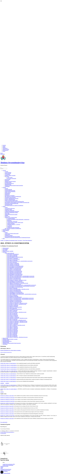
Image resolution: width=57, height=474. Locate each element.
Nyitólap (2, 240)
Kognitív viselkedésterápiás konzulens (11, 198)
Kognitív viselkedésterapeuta (10, 199)
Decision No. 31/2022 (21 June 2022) (7, 403)
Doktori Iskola (7, 234)
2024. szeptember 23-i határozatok (13, 317)
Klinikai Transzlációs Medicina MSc (11, 200)
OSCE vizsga (7, 216)
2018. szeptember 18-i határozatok (13, 264)
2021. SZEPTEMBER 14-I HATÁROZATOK (15, 293)
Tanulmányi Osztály (8, 209)
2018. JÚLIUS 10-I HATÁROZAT (13, 259)
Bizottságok (7, 180)
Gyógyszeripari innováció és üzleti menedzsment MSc (14, 201)
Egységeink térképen (3, 433)
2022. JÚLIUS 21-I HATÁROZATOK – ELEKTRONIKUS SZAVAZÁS (20, 298)
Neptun (4, 146)
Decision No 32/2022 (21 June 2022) (7, 406)
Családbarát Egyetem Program (5, 469)
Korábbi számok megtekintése (8, 465)
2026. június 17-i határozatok (12, 333)
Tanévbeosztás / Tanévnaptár (12, 221)
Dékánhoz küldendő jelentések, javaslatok (10, 339)
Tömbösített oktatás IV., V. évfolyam (13, 224)
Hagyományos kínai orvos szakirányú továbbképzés (14, 205)
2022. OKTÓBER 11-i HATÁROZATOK (14, 301)
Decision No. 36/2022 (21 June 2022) (7, 413)
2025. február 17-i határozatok (12, 324)
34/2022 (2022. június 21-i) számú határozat (8, 377)
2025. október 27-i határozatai (12, 327)
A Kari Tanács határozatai (27, 240)
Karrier (4, 151)
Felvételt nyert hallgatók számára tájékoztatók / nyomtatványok (18, 219)
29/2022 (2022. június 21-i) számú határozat (8, 363)
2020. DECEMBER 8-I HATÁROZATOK (14, 274)
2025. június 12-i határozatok (12, 326)
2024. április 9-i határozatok (12, 311)
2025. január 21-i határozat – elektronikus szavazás (16, 325)
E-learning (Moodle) (4, 471)
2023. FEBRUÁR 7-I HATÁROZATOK (14, 307)
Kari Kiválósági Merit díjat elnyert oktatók (12, 236)
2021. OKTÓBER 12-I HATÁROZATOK (14, 292)
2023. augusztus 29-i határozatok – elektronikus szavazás (17, 303)
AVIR (1, 468)
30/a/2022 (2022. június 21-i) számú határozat (8, 365)
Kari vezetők (5, 250)
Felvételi (4, 187)
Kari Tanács (7, 176)
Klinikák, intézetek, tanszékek (10, 175)
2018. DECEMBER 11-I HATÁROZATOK (15, 257)
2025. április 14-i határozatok (12, 319)
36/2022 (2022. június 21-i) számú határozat (8, 381)
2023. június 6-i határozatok (12, 308)
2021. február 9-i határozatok (12, 288)
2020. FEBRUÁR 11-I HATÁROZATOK (14, 275)
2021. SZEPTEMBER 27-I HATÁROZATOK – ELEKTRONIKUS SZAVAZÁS (21, 294)
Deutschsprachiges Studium (5, 470)
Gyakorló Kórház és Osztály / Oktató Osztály (15, 222)
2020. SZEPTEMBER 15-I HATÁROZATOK (15, 282)
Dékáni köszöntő (8, 173)
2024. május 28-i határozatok (12, 314)
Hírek (4, 238)
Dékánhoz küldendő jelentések (10, 181)
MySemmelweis (5, 150)
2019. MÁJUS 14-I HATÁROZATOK (14, 270)
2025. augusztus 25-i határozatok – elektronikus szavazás (17, 321)
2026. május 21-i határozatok (12, 335)
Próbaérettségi (7, 193)
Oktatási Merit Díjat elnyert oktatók (11, 214)
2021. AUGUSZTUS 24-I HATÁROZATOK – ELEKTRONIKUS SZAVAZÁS (21, 285)
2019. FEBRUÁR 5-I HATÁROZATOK (14, 268)
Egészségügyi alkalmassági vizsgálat (11, 212)
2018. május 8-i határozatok (12, 262)
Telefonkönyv (5, 148)
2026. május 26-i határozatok (12, 336)
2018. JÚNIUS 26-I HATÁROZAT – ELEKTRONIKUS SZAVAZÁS (19, 261)
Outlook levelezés (6, 149)
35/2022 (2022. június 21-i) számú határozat (8, 379)
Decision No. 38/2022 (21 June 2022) (7, 418)
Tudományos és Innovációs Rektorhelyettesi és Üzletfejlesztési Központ (17, 237)
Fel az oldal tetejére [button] (3, 422)
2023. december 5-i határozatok (12, 305)
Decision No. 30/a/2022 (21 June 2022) (7, 397)
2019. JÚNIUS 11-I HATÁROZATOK (14, 269)
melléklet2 (7, 383)
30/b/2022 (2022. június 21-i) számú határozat (8, 367)
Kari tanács (20, 240)
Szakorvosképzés (6, 230)
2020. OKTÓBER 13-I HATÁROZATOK (14, 281)
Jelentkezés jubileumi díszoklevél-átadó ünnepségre (14, 185)
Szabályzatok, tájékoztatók (9, 210)
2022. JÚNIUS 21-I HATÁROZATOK (14, 300)
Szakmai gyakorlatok (11, 223)
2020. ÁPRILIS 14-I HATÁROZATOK (14, 273)
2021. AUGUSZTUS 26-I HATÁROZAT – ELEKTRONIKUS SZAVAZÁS (21, 286)
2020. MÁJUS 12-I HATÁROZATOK (14, 279)
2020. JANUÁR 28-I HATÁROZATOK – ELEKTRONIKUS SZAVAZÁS (20, 277)
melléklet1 (2, 383)
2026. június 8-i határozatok (12, 334)
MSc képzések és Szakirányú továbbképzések (13, 196)
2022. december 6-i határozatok (12, 296)
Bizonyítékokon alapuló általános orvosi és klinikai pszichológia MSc (17, 202)
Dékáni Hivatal (7, 179)
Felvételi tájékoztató (8, 189)
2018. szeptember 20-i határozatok (13, 265)
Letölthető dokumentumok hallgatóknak (12, 211)
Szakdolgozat (9, 226)
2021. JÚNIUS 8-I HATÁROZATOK (14, 290)
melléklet (2, 391)
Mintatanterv (9, 220)
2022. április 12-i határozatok (12, 295)
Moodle (4, 147)
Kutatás (4, 231)
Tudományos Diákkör (9, 235)
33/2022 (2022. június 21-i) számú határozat (8, 375)
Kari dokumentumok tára (9, 183)
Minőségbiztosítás (8, 184)
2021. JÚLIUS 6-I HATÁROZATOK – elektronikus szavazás (18, 289)
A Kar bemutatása (8, 172)
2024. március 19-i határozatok (12, 315)
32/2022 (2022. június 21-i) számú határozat (8, 373)
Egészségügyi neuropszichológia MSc (11, 203)
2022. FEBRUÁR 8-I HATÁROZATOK (14, 297)
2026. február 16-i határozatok (12, 330)
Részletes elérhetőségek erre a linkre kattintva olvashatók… (10, 350)
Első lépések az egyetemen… (10, 195)
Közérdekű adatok (8, 182)
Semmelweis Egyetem (4, 466)
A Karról (4, 170)
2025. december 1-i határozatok (12, 323)
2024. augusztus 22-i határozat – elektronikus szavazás (16, 312)
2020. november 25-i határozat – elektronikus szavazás (16, 280)
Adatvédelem (7, 186)
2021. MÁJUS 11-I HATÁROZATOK (14, 291)
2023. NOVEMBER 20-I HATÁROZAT (14, 309)
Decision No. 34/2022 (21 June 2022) (7, 409)
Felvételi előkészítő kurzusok (10, 190)
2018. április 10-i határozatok (12, 256)
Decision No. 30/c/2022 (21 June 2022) (7, 401)
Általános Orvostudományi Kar (12, 163)
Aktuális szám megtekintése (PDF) (9, 464)
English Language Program (5, 473)
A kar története (7, 174)
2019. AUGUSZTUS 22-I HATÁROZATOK (15, 266)
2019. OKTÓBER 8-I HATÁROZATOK (14, 272)
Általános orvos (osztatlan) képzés (11, 217)
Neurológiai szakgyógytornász (10, 197)
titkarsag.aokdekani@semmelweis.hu (6, 352)
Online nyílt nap (8, 192)
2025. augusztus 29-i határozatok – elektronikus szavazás (17, 322)
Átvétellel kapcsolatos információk (13, 227)
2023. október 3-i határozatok (12, 310)
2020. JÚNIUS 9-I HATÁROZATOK (14, 278)
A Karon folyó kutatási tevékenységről (11, 233)
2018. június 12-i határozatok (12, 260)
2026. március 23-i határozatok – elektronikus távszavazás (17, 337)
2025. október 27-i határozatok (12, 328)
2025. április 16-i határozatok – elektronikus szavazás (16, 320)
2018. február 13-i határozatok (12, 258)
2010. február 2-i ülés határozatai (13, 254)
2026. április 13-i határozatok (12, 329)
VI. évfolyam (9, 225)
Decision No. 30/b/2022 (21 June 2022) (7, 399)
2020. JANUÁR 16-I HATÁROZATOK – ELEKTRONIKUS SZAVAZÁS (20, 276)
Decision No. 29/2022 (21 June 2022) (7, 395)
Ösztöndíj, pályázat (6, 229)
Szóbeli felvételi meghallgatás (10, 191)
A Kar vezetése (9, 177)
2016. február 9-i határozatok (12, 255)
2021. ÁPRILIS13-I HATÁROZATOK (14, 284)
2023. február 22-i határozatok (12, 306)
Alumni (1, 467)
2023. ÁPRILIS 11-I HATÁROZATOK (14, 302)
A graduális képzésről (11, 218)
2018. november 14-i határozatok (13, 263)
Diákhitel (6, 215)
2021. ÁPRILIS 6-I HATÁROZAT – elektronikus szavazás (17, 283)
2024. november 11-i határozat (12, 316)
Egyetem (4, 145)
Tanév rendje (7, 213)
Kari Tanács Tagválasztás (11, 178)
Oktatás (4, 206)
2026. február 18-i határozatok (12, 331)
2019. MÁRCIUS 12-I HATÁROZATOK (14, 271)
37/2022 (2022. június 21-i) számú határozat (8, 385)
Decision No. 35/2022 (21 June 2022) (7, 411)
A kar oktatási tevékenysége (10, 208)
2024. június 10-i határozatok (12, 313)
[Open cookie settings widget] (2, 472)
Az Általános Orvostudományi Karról (10, 240)
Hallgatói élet (7, 194)
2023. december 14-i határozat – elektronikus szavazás (16, 304)
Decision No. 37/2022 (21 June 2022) (7, 415)
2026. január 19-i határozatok (12, 332)
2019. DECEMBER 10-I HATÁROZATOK (15, 267)
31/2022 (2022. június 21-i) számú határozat (8, 370)
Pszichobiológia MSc (8, 204)
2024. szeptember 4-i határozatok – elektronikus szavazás (17, 318)
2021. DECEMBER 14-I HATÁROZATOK (15, 287)
